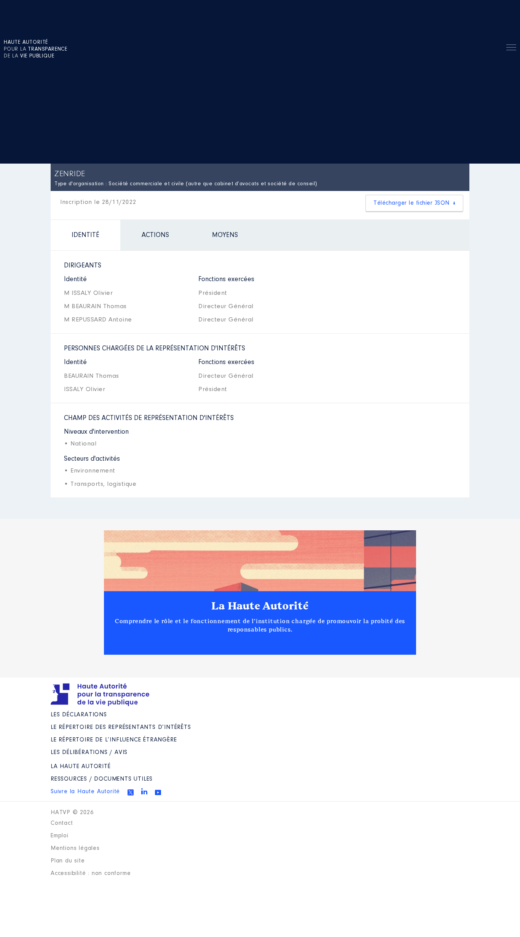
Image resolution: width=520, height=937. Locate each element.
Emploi (60, 836)
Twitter (131, 792)
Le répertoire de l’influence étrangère (114, 740)
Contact (62, 823)
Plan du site (68, 861)
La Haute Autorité (260, 606)
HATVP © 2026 (72, 813)
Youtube (158, 792)
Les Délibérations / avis (89, 752)
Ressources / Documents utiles (102, 779)
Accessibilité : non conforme (91, 873)
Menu (511, 49)
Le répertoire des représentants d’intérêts (121, 727)
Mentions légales (75, 848)
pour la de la (35, 49)
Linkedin (144, 791)
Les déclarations (79, 715)
